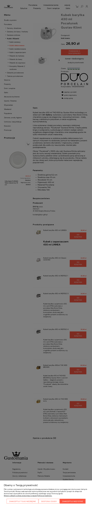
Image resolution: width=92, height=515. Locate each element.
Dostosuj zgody (49, 501)
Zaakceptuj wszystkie (72, 501)
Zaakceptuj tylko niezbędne (22, 501)
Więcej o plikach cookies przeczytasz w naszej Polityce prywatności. (28, 496)
